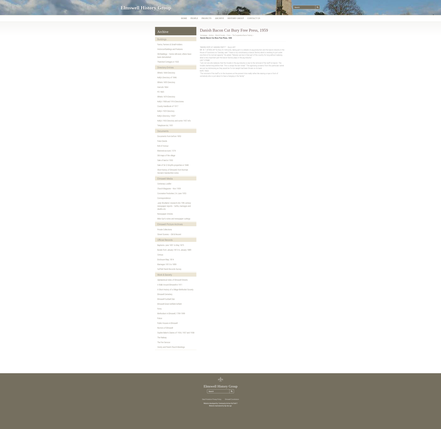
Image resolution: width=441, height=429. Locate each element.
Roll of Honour (162, 146)
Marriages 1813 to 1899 (166, 264)
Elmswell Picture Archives (170, 224)
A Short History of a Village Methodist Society (175, 289)
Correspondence (164, 198)
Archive (219, 18)
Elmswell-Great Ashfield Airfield (169, 304)
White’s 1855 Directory (166, 82)
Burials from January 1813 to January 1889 (174, 250)
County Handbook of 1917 (167, 106)
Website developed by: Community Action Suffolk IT (220, 403)
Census (160, 254)
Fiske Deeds (162, 141)
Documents (162, 131)
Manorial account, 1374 (166, 151)
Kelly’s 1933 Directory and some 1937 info (174, 120)
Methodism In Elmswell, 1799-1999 (171, 313)
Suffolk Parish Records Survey (169, 269)
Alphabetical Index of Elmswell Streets (172, 280)
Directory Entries (165, 67)
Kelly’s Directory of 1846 (167, 77)
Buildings (161, 39)
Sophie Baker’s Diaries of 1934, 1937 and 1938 (175, 332)
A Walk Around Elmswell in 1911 (169, 285)
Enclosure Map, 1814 (165, 259)
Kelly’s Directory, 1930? (166, 116)
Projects (206, 18)
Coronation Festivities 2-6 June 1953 (171, 193)
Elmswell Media (165, 178)
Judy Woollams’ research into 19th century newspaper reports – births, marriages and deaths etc (174, 206)
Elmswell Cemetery (164, 294)
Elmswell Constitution (232, 399)
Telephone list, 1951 (165, 125)
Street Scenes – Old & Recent (169, 234)
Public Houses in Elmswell (167, 323)
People (194, 18)
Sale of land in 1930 (165, 160)
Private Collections (164, 229)
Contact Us (253, 18)
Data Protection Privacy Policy (211, 399)
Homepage (203, 35)
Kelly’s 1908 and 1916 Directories (170, 101)
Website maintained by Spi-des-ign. (220, 406)
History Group (236, 18)
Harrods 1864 (162, 87)
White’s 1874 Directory (166, 96)
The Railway (162, 337)
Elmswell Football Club (166, 299)
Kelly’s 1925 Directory (165, 111)
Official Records (165, 240)
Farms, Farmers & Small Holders (169, 44)
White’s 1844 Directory (166, 73)
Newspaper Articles (165, 214)
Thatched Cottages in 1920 (168, 62)
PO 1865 (160, 92)
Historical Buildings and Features (170, 49)
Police (159, 318)
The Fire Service (163, 342)
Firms (159, 309)
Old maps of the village (166, 155)
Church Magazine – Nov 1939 (169, 188)
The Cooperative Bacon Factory (242, 35)
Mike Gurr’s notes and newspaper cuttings (173, 218)
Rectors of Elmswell (165, 328)
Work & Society (164, 274)
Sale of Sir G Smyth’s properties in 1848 (173, 165)
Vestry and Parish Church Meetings (171, 347)
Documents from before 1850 (169, 136)
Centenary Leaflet (164, 184)
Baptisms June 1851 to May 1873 (170, 245)
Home (184, 18)
